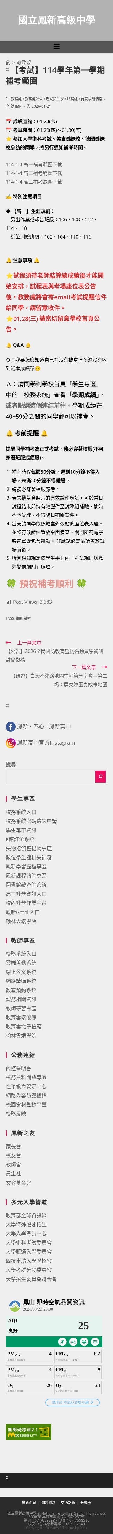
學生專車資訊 (21, 830)
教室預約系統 (21, 990)
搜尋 (11, 764)
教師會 (13, 1164)
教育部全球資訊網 (26, 1215)
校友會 (13, 1155)
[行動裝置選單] (57, 47)
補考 (27, 618)
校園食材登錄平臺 (26, 1104)
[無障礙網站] (28, 1431)
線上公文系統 (21, 972)
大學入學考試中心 (26, 1233)
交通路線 (68, 1502)
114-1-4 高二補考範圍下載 (34, 173)
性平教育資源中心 (26, 1086)
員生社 (13, 1173)
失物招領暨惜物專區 (29, 848)
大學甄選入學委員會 (29, 1251)
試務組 (72, 99)
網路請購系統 (21, 981)
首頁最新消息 (91, 99)
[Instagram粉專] (11, 742)
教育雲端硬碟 (21, 1017)
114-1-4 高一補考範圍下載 (34, 164)
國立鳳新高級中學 (56, 19)
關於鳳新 (48, 1502)
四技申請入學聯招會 (29, 1260)
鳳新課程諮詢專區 (26, 875)
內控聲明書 (18, 1068)
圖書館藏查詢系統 (26, 884)
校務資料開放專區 (26, 1077)
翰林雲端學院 (21, 921)
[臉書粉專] (11, 726)
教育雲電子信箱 (24, 1026)
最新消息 (29, 1502)
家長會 (13, 1146)
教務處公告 (34, 99)
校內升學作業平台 (26, 902)
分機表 (85, 1502)
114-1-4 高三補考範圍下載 (34, 182)
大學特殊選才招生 (26, 1224)
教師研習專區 (21, 1008)
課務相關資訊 (21, 999)
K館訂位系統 (20, 839)
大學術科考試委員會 (29, 1242)
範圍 (19, 618)
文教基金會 (18, 1182)
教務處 (16, 99)
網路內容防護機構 (26, 1095)
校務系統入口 (21, 812)
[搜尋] (100, 777)
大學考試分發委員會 (29, 1269)
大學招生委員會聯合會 (31, 1279)
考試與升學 (55, 99)
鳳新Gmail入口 (23, 912)
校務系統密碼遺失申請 (31, 821)
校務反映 (16, 1113)
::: (7, 69)
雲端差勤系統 (21, 962)
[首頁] (8, 62)
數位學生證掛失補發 (29, 857)
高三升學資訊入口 (26, 893)
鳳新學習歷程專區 (26, 866)
